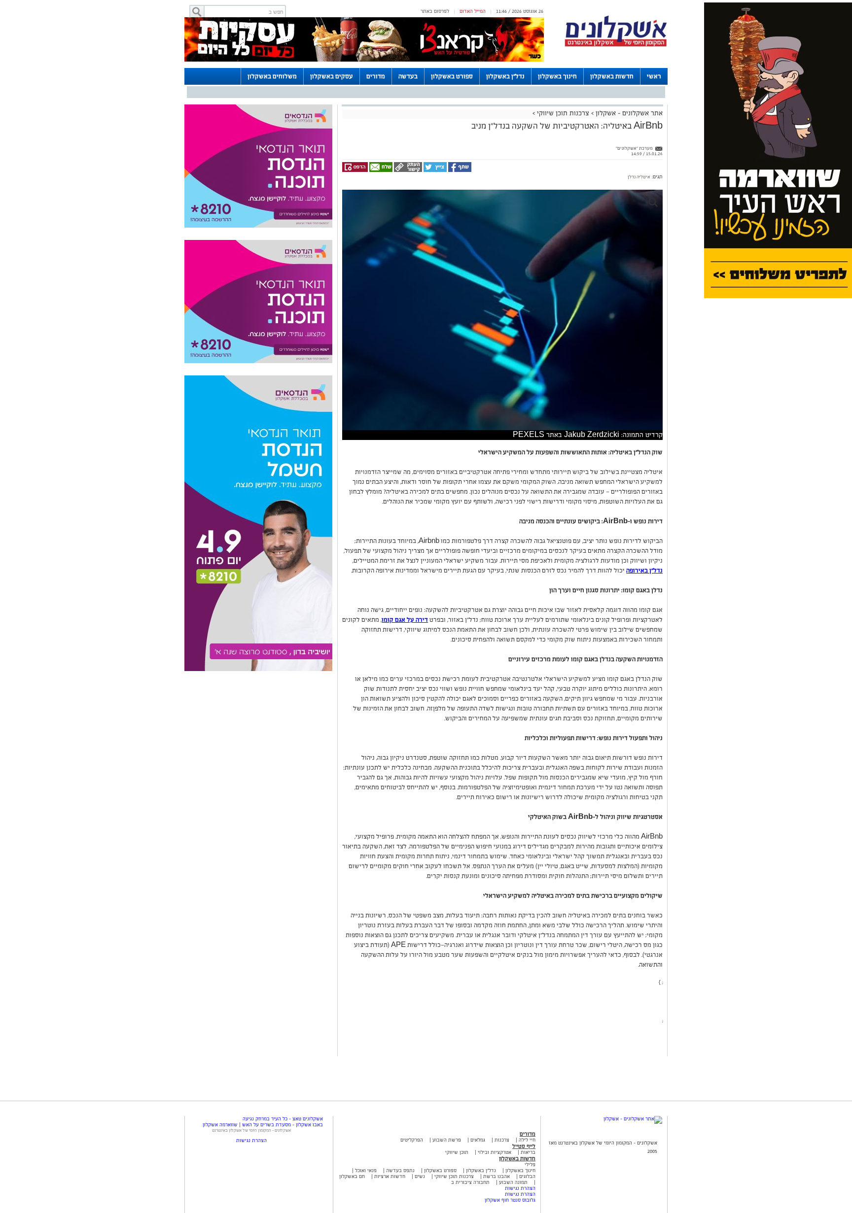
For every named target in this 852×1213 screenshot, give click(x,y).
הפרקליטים (411, 1140)
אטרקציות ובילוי (494, 1152)
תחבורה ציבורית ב (470, 1182)
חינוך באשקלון (557, 76)
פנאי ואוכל (366, 1170)
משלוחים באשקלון (272, 76)
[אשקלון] (616, 45)
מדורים (375, 76)
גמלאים (477, 1140)
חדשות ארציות (389, 1176)
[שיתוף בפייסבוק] (459, 170)
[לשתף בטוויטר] (434, 170)
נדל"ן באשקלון (505, 76)
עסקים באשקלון (331, 76)
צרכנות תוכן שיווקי (563, 113)
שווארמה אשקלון (220, 1124)
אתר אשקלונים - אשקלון (628, 113)
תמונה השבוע (513, 1182)
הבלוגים (527, 1176)
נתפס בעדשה (400, 1170)
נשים (420, 1176)
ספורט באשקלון (452, 76)
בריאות (528, 1152)
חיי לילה (527, 1140)
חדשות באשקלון (612, 76)
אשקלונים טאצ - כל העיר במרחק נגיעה (283, 1118)
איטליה (643, 177)
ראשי (654, 76)
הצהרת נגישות (520, 1188)
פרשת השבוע (446, 1140)
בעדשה (408, 76)
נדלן (632, 177)
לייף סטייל (523, 1146)
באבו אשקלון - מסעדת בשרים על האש (282, 1124)
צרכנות (502, 1140)
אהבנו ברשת (496, 1176)
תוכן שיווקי (456, 1152)
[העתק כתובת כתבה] (407, 170)
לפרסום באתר (435, 11)
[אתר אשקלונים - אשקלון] (633, 1118)
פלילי (530, 1164)
